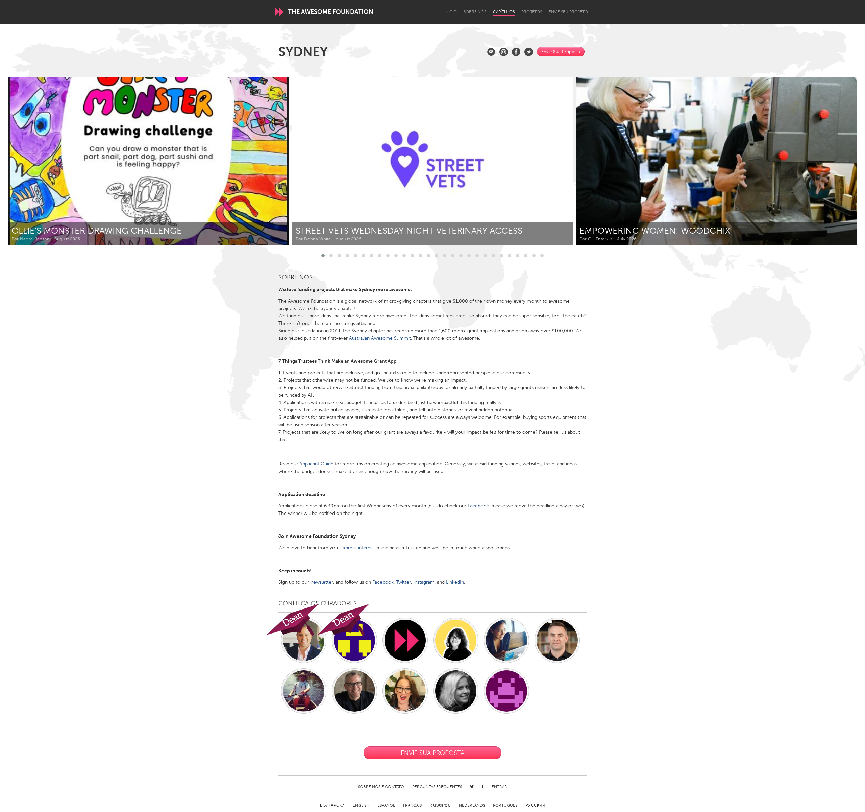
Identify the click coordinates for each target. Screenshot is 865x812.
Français (412, 805)
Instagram (424, 582)
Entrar (499, 786)
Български (332, 805)
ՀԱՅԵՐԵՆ (440, 805)
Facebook (478, 506)
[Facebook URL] (516, 52)
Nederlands (472, 805)
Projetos (531, 11)
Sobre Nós (475, 11)
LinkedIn (455, 582)
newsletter (322, 582)
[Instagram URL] (503, 52)
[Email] (491, 52)
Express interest (357, 548)
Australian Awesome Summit (380, 338)
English (361, 805)
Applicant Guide (316, 464)
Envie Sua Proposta (560, 51)
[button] (323, 255)
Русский (535, 805)
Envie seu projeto (568, 11)
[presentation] (837, 161)
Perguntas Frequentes (437, 786)
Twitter (403, 582)
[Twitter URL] (528, 52)
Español (386, 805)
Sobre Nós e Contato (381, 786)
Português (505, 805)
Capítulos (504, 11)
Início (450, 11)
